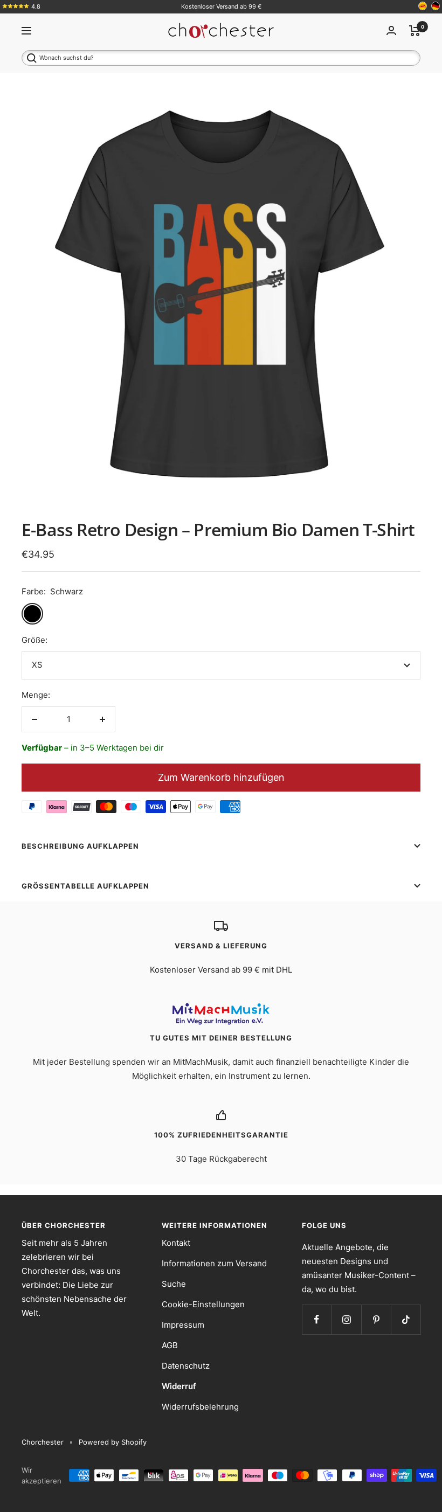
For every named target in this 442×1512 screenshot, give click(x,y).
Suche (174, 1284)
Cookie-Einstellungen (203, 1304)
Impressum (183, 1325)
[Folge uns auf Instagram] (346, 1319)
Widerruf (179, 1386)
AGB (170, 1345)
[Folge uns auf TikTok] (405, 1319)
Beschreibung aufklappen (80, 846)
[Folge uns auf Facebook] (317, 1319)
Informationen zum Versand (214, 1263)
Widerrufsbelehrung (200, 1407)
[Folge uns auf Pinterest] (376, 1319)
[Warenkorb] (414, 30)
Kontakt (176, 1243)
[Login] (391, 30)
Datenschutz (186, 1366)
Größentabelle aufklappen (85, 886)
